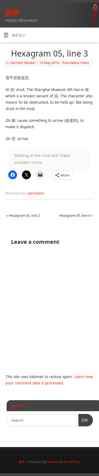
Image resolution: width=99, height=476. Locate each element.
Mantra (53, 461)
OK (83, 420)
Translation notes (75, 62)
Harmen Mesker (23, 62)
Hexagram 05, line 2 (23, 215)
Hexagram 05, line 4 (76, 215)
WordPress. (72, 461)
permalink (36, 193)
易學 (12, 12)
